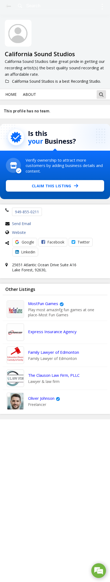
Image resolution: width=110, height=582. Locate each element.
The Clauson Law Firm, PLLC (54, 375)
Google (28, 242)
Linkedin (28, 251)
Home (11, 94)
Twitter (83, 242)
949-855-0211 (27, 211)
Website (19, 232)
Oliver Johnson (41, 398)
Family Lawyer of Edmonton (53, 352)
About (29, 94)
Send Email (21, 223)
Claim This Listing (51, 185)
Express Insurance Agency (52, 331)
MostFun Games (43, 303)
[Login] (102, 7)
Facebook (55, 242)
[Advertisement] (55, 500)
